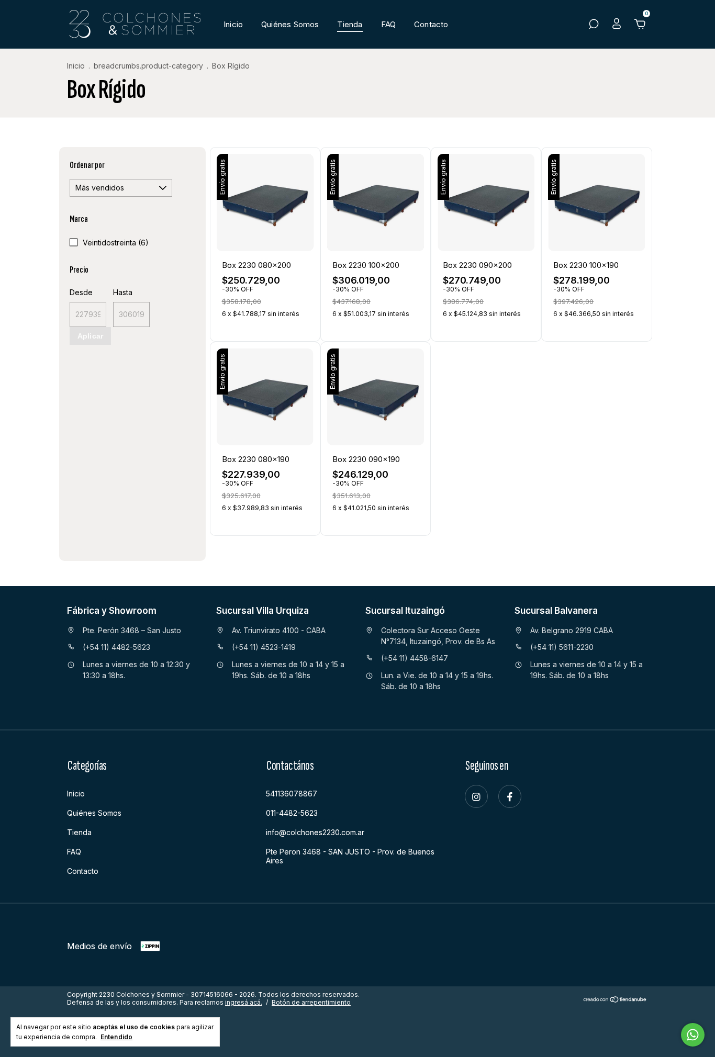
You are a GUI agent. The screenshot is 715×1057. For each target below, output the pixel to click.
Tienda (349, 24)
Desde (81, 292)
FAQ (388, 24)
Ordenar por (87, 165)
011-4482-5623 (292, 812)
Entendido (116, 1037)
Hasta (122, 292)
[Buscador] (593, 25)
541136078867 (291, 793)
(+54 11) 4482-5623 (116, 647)
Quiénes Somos (290, 24)
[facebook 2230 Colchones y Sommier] (509, 796)
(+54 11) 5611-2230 (562, 647)
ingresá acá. (243, 1002)
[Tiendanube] (615, 1000)
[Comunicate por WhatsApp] (693, 1035)
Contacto (431, 24)
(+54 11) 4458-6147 (414, 658)
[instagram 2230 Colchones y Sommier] (476, 796)
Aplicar (90, 336)
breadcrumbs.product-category (148, 65)
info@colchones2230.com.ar (315, 832)
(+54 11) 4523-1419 (264, 647)
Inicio (233, 24)
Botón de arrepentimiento (311, 1002)
